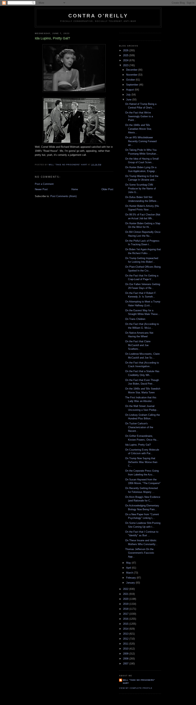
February (131, 577)
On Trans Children (135, 319)
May (129, 562)
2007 (126, 663)
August (130, 89)
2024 (126, 60)
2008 (126, 658)
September (132, 84)
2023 (126, 65)
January (131, 582)
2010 (126, 648)
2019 (126, 603)
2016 (126, 618)
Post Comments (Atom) (63, 196)
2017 (126, 613)
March (130, 572)
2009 (126, 653)
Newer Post (41, 189)
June (129, 99)
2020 (126, 598)
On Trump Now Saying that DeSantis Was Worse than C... (141, 462)
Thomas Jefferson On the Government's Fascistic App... (139, 553)
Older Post (107, 189)
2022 (126, 589)
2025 (126, 55)
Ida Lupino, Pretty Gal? (138, 444)
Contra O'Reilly (98, 16)
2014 (126, 628)
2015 (126, 623)
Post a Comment (44, 184)
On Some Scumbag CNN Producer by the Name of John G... (140, 188)
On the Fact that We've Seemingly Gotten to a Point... (139, 116)
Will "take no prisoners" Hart (139, 681)
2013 (126, 633)
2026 (126, 50)
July (128, 94)
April (129, 567)
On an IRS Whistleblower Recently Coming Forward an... (141, 141)
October (131, 79)
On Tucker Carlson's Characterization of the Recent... (139, 427)
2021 (126, 594)
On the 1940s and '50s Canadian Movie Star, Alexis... (138, 129)
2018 (126, 608)
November (132, 74)
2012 (126, 638)
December (132, 69)
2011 (126, 643)
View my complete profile (135, 688)
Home (74, 189)
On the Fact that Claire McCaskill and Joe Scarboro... (137, 345)
